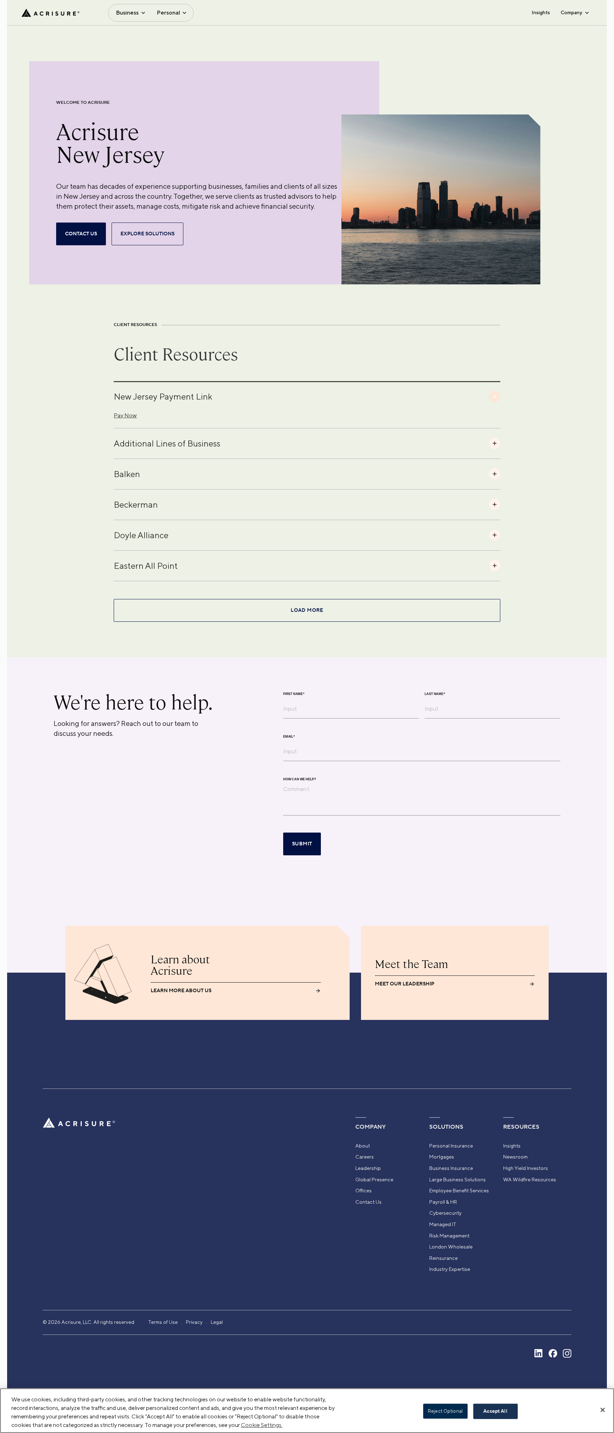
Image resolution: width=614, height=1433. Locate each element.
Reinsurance (443, 1258)
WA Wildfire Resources (529, 1179)
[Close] (602, 1410)
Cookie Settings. (261, 1425)
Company (571, 12)
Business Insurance (451, 1168)
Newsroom (515, 1157)
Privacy (194, 1322)
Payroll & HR (443, 1202)
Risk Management (449, 1236)
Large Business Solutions (457, 1179)
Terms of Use (163, 1322)
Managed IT (442, 1224)
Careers (364, 1157)
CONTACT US (81, 234)
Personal (168, 12)
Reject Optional (445, 1411)
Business (127, 12)
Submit (302, 844)
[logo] (50, 13)
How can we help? (299, 779)
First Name (294, 694)
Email (289, 736)
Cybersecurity (445, 1213)
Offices (363, 1190)
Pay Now (125, 415)
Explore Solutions (147, 234)
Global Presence (374, 1179)
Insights (541, 12)
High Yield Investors (525, 1168)
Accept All (495, 1411)
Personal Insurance (451, 1146)
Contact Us (368, 1202)
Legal (217, 1322)
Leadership (368, 1168)
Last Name (435, 694)
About (362, 1146)
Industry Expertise (449, 1269)
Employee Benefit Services (459, 1190)
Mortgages (441, 1157)
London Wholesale (451, 1247)
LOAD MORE (307, 610)
